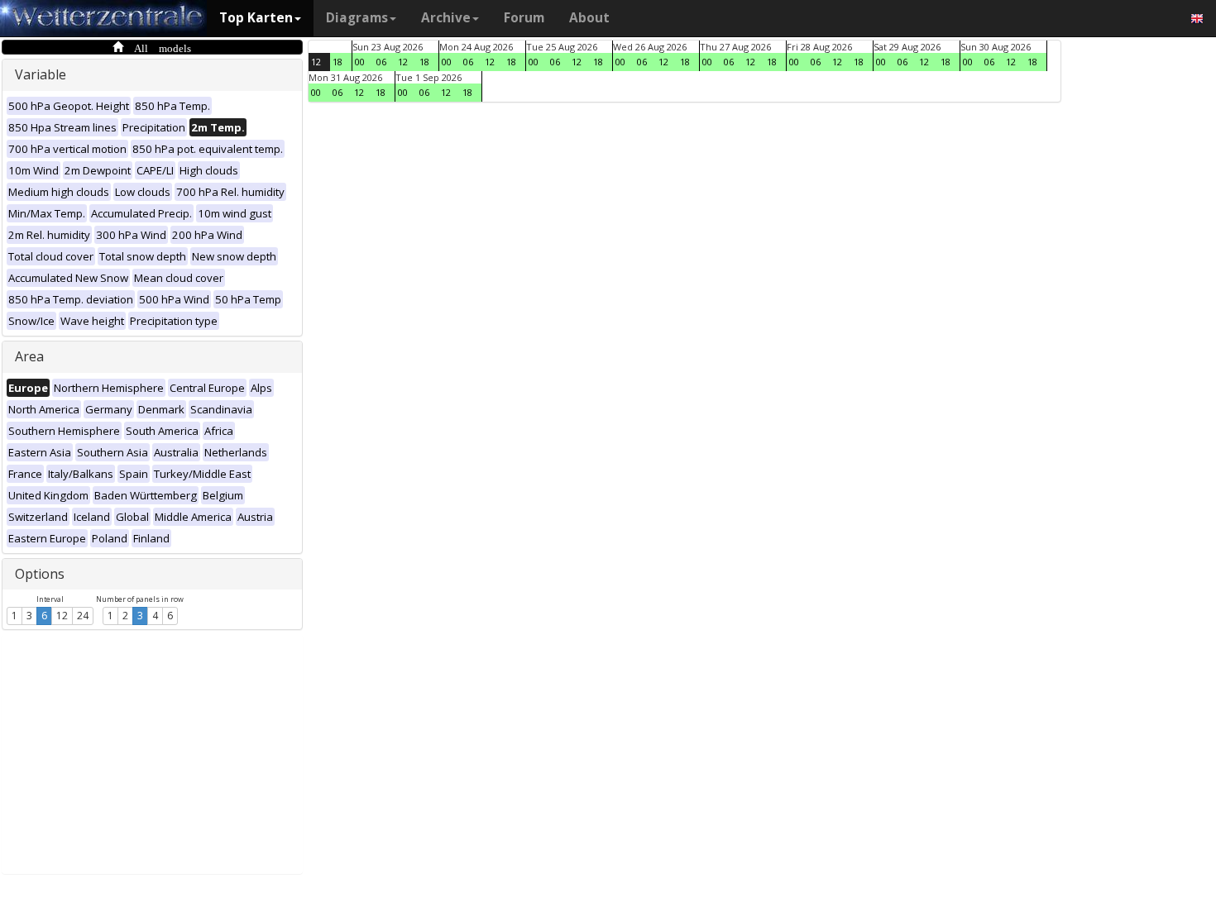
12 (62, 616)
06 (381, 61)
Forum (524, 17)
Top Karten (256, 17)
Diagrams (357, 17)
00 (360, 61)
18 (337, 61)
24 (83, 616)
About (589, 17)
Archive (446, 17)
